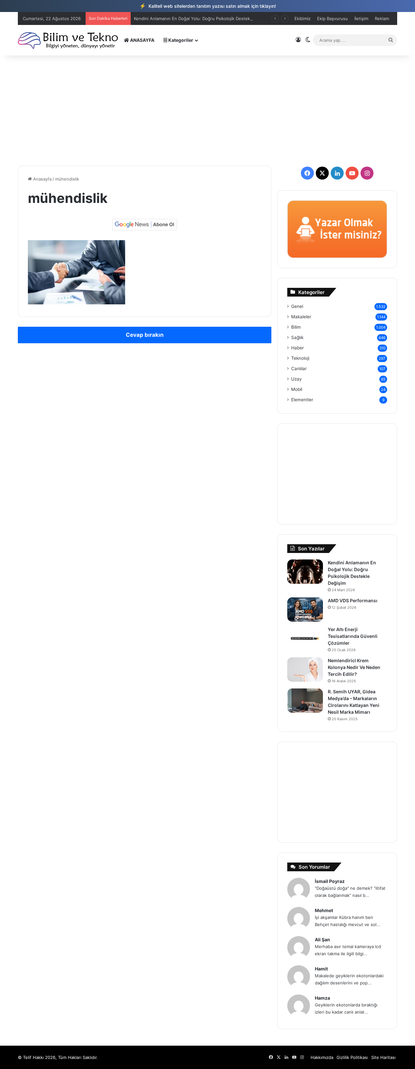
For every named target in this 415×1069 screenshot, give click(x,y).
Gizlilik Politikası (352, 1057)
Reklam (382, 18)
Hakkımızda (322, 1057)
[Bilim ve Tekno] (68, 40)
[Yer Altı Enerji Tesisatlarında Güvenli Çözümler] (305, 638)
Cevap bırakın (145, 335)
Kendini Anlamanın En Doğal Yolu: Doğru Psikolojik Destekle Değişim (202, 18)
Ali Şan (322, 939)
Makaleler (301, 316)
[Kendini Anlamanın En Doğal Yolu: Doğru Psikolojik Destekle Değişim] (305, 571)
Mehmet (324, 910)
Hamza (322, 998)
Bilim (296, 327)
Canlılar (299, 368)
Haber (297, 347)
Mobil (296, 389)
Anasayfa (42, 179)
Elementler (302, 399)
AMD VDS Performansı (352, 600)
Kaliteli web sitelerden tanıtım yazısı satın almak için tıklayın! (207, 6)
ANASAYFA (141, 40)
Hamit (321, 968)
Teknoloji (300, 358)
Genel (297, 306)
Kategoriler (180, 40)
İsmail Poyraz (330, 881)
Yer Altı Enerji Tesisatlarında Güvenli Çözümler (352, 636)
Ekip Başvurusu (332, 18)
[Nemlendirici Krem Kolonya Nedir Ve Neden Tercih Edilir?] (305, 669)
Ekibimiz (302, 18)
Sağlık (297, 337)
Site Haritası (383, 1057)
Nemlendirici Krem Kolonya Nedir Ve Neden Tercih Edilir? (354, 667)
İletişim (361, 18)
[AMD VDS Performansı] (305, 609)
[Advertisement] (207, 110)
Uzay (296, 379)
